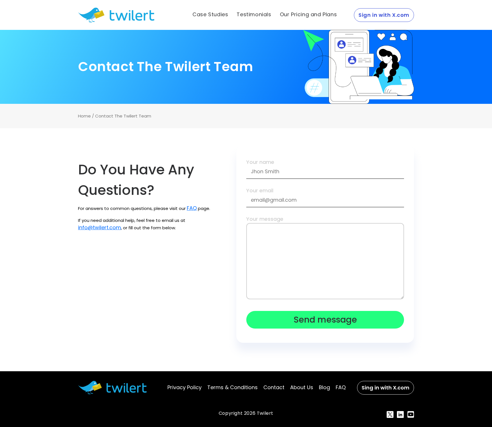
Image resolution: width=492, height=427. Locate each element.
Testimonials (254, 14)
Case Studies (210, 14)
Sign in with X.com (383, 14)
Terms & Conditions (232, 387)
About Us (301, 387)
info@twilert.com (99, 227)
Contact (273, 387)
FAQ (192, 208)
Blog (324, 387)
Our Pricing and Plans (308, 14)
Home (84, 116)
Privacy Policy (184, 387)
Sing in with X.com (385, 387)
